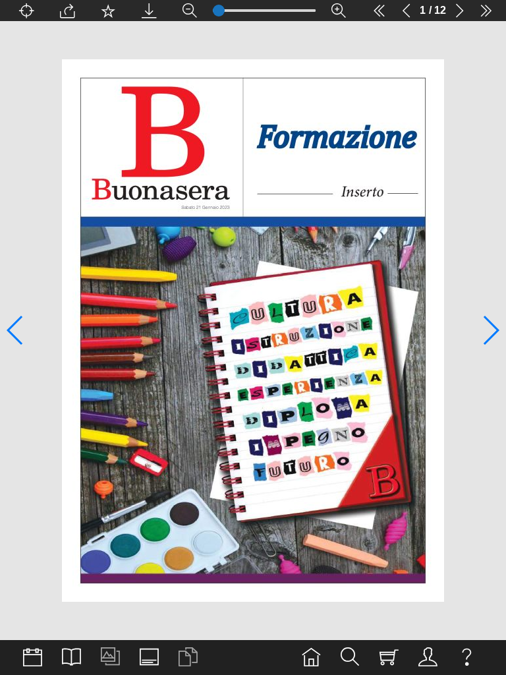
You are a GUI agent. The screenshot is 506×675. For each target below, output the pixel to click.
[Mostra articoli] (188, 657)
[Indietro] (406, 10)
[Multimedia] (110, 657)
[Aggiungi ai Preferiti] (108, 10)
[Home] (311, 657)
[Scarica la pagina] (148, 10)
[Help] (467, 657)
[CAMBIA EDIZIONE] (32, 657)
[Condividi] (67, 10)
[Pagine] (71, 657)
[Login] (428, 657)
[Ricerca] (350, 657)
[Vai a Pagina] (26, 10)
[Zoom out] (189, 10)
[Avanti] (459, 10)
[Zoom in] (338, 10)
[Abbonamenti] (389, 657)
